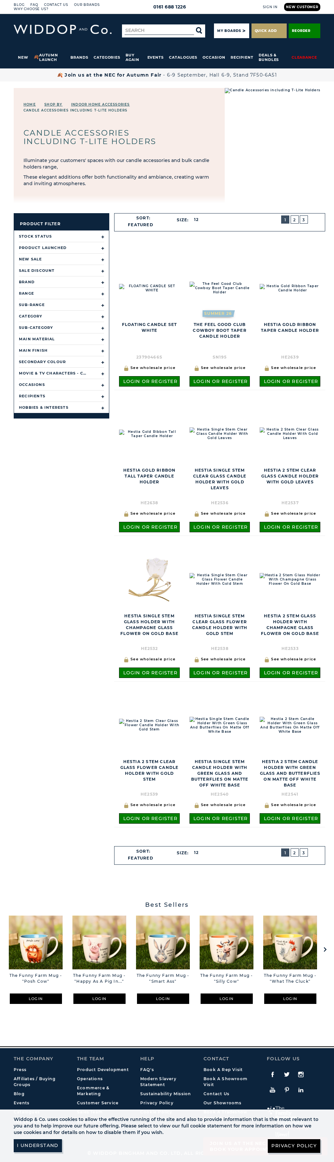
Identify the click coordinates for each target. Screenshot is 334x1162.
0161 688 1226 (169, 7)
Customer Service (97, 1102)
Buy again (132, 57)
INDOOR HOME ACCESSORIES (100, 104)
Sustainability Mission (165, 1093)
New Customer (302, 7)
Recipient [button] (242, 57)
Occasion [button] (214, 57)
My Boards (229, 31)
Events (155, 57)
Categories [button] (107, 57)
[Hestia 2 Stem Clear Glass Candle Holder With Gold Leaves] (290, 433)
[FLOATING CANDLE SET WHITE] (149, 287)
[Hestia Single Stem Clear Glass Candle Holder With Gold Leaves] (220, 433)
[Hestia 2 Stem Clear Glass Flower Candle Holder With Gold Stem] (149, 725)
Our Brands (86, 5)
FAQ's (147, 1069)
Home (29, 104)
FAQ (34, 5)
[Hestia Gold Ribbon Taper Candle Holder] (290, 287)
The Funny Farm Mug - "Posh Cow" (35, 978)
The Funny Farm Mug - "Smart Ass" (163, 978)
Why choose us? (31, 9)
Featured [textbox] (140, 224)
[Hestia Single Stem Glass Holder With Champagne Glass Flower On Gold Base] (149, 579)
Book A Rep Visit (223, 1069)
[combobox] (143, 224)
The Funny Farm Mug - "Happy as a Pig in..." (99, 978)
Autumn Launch (48, 57)
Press (20, 1069)
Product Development (103, 1069)
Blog (19, 5)
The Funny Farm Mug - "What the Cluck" (290, 978)
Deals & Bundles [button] (269, 57)
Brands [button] (79, 57)
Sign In (270, 7)
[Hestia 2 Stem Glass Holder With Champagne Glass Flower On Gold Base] (290, 579)
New (23, 57)
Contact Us (56, 5)
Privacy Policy (157, 1102)
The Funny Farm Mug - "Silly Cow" (226, 978)
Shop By (53, 104)
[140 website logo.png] (63, 29)
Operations (90, 1078)
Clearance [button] (304, 57)
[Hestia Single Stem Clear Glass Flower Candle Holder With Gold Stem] (220, 579)
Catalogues (183, 57)
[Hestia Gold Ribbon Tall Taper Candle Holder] (149, 433)
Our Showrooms (223, 1102)
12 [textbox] (196, 219)
